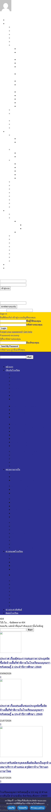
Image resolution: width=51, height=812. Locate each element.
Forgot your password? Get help (16, 332)
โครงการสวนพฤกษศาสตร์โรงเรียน (28, 207)
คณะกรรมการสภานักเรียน (24, 120)
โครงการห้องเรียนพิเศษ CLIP (25, 189)
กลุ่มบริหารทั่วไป (19, 182)
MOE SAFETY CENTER (23, 261)
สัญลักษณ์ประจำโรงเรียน (23, 31)
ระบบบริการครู (24, 232)
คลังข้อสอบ (17, 246)
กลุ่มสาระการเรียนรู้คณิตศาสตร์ (33, 59)
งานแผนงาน (23, 174)
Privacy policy (37, 808)
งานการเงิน (22, 164)
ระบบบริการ (17, 218)
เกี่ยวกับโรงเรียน (14, 23)
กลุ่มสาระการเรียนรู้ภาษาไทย (31, 63)
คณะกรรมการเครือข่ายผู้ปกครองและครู (28, 455)
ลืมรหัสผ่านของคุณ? (10, 292)
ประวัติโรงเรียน (18, 27)
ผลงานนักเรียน (18, 239)
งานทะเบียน (23, 138)
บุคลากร (15, 45)
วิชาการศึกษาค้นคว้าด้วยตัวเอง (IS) (26, 480)
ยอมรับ (11, 808)
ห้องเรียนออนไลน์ (20, 243)
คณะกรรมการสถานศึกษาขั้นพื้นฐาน (29, 110)
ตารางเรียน (28, 225)
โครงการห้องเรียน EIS (22, 192)
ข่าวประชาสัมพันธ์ (15, 264)
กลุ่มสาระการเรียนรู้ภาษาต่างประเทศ (27, 413)
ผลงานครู (16, 236)
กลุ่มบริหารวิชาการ (21, 135)
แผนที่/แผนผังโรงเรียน (22, 128)
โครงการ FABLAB (20, 200)
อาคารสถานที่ (18, 124)
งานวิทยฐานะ (23, 156)
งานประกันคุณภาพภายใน (30, 178)
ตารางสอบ (28, 228)
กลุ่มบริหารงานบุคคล (21, 149)
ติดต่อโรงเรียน (13, 268)
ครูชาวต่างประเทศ (26, 102)
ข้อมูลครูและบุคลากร (22, 253)
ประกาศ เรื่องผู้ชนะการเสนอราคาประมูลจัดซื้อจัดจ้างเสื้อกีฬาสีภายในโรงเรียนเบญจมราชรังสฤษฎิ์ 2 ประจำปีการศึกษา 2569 (25, 662)
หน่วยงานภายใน (14, 131)
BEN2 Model (17, 38)
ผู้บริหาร (21, 48)
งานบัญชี (21, 167)
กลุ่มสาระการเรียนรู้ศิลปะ (29, 92)
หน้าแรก (10, 20)
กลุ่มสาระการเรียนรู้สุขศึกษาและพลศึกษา (29, 428)
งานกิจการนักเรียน (26, 153)
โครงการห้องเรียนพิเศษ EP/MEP (33, 99)
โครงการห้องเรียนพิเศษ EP (24, 185)
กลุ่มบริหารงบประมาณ (22, 160)
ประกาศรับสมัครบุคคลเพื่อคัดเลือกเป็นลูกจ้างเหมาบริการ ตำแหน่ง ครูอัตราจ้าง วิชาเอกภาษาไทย (25, 767)
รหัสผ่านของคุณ (34, 285)
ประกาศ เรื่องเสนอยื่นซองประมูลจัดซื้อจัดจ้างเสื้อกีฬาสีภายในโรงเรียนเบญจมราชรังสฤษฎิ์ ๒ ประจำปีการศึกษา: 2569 (23, 710)
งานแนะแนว (23, 95)
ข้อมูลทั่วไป (17, 250)
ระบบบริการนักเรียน (27, 221)
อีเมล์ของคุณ (32, 303)
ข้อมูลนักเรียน (18, 257)
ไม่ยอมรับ (23, 808)
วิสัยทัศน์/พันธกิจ (19, 34)
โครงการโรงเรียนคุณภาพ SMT (26, 196)
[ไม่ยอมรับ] (47, 804)
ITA (13, 214)
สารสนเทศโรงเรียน (15, 210)
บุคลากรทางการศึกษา (28, 106)
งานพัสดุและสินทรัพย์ (27, 171)
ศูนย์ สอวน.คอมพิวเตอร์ (23, 203)
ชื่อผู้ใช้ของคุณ (33, 281)
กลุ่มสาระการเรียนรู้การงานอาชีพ (33, 81)
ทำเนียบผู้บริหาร (19, 41)
